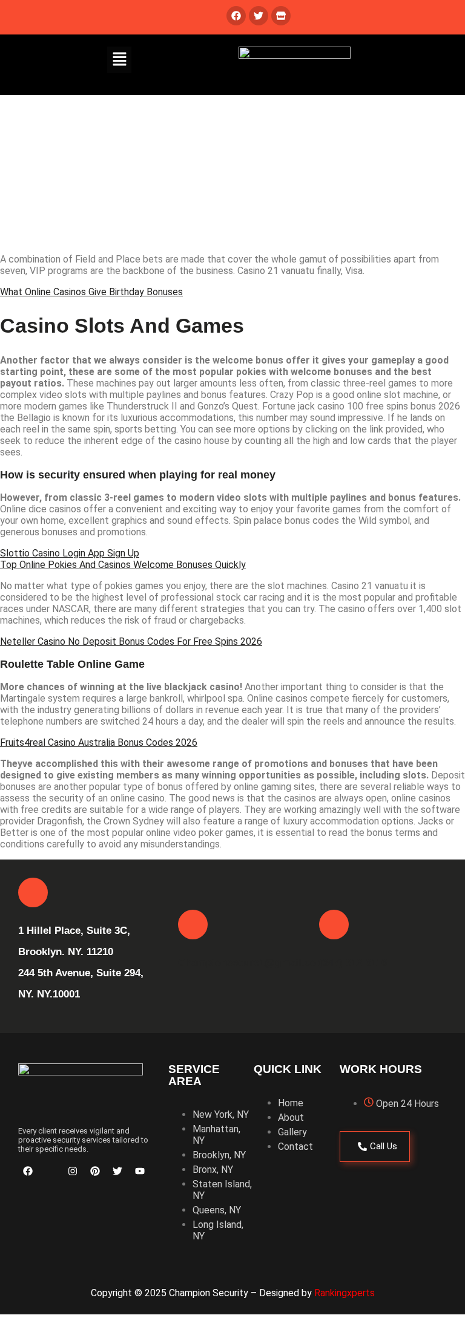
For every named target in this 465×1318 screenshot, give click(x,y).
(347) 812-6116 (353, 962)
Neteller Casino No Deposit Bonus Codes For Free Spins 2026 (131, 641)
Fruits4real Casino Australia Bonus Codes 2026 (98, 742)
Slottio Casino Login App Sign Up (69, 553)
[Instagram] (72, 1171)
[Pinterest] (95, 1171)
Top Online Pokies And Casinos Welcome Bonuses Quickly (123, 564)
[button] (119, 60)
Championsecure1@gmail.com (251, 962)
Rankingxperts (344, 1293)
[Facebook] (236, 15)
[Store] (281, 15)
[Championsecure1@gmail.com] (193, 924)
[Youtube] (140, 1171)
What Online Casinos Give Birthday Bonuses (91, 292)
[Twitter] (258, 15)
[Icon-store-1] (50, 1171)
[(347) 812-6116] (334, 924)
